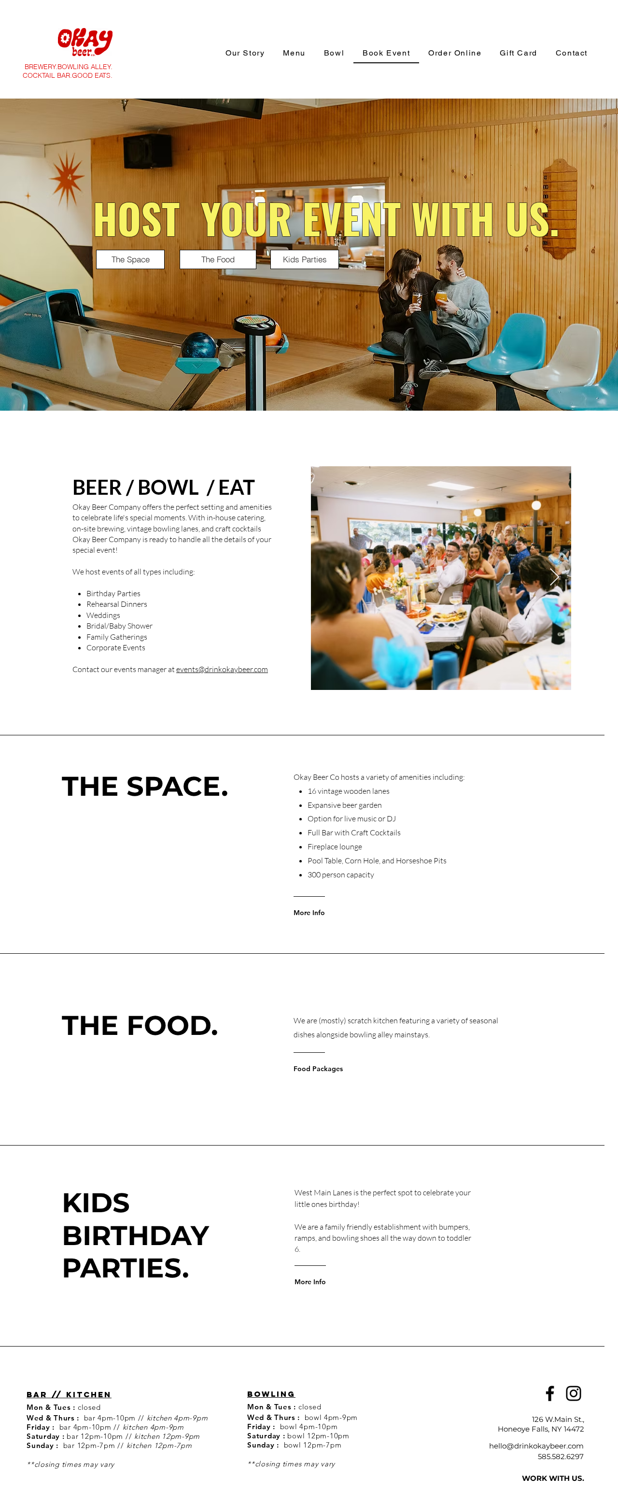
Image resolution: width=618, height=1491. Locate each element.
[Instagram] (573, 1393)
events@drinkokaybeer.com (222, 669)
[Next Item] (554, 577)
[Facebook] (550, 1393)
